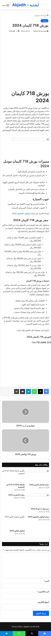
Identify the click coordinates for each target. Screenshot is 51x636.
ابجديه (19, 330)
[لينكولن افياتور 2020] (13, 522)
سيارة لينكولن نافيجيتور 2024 (23, 213)
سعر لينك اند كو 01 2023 (40, 509)
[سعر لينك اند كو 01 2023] (37, 500)
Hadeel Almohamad (40, 31)
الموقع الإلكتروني (43, 602)
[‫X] (40, 391)
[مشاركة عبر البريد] (22, 391)
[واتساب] (34, 391)
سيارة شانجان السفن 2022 (39, 485)
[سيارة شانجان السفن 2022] (37, 476)
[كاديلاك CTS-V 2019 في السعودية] (13, 476)
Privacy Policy (17, 627)
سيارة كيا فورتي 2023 (16, 495)
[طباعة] (16, 391)
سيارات (36, 15)
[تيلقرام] (28, 391)
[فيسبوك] (46, 391)
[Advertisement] (25, 60)
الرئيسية (44, 15)
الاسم (46, 581)
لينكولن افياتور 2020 (17, 531)
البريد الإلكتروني (43, 592)
